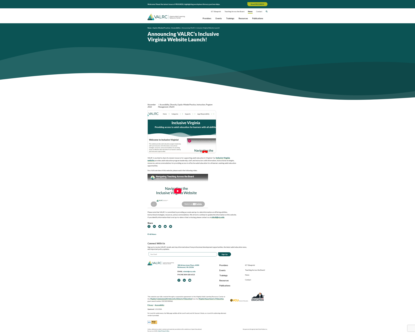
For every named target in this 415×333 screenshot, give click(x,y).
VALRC (172, 107)
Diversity (173, 104)
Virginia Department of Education (211, 299)
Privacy (150, 305)
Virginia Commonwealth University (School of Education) (171, 299)
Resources (243, 18)
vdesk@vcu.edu (189, 271)
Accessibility (164, 104)
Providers (207, 18)
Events (219, 18)
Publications (257, 18)
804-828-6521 (189, 274)
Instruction (201, 104)
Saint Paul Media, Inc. (261, 329)
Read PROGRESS (257, 4)
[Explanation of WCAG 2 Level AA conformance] (152, 322)
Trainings (230, 18)
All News (152, 234)
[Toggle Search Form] (266, 11)
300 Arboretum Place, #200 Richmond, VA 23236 (188, 266)
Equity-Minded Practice (187, 104)
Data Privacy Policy (163, 331)
